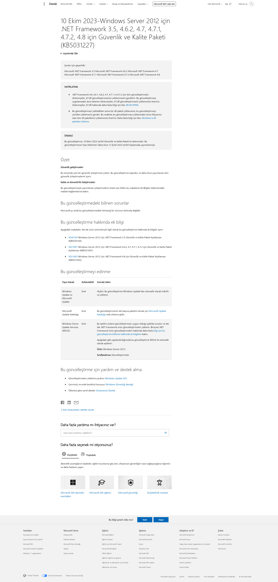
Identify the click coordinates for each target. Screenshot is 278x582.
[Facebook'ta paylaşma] (63, 402)
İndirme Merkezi (69, 539)
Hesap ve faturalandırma (122, 4)
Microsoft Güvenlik (145, 539)
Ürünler (89, 4)
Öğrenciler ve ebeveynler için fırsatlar (115, 562)
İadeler (66, 549)
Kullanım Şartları (194, 576)
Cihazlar (102, 4)
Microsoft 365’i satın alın (164, 4)
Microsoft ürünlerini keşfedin (33, 549)
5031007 (73, 246)
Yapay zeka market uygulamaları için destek (194, 544)
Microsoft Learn (184, 539)
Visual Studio (184, 567)
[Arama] (165, 432)
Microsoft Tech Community (188, 549)
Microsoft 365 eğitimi (100, 492)
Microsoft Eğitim (108, 535)
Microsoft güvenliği (128, 492)
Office (79, 4)
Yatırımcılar (222, 549)
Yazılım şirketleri (185, 562)
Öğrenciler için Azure (109, 567)
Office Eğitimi (106, 553)
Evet (145, 519)
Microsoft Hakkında (225, 539)
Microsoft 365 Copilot (146, 562)
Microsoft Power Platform (188, 558)
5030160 (73, 237)
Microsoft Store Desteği (72, 544)
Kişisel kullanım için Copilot (32, 539)
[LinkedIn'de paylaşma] (68, 402)
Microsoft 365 (66, 4)
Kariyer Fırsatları (223, 535)
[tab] (70, 454)
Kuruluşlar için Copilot (31, 535)
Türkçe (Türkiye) (33, 575)
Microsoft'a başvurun (168, 576)
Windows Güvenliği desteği (119, 384)
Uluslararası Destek (105, 390)
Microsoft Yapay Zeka (146, 535)
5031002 (73, 256)
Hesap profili (68, 535)
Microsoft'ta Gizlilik (225, 544)
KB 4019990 (132, 104)
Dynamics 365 (144, 549)
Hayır (161, 519)
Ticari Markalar (209, 576)
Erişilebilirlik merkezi (157, 492)
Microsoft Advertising (146, 558)
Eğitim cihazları (107, 539)
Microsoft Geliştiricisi (186, 535)
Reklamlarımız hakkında (226, 576)
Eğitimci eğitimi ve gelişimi (111, 558)
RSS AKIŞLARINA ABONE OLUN (78, 410)
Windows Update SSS (116, 378)
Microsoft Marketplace (187, 553)
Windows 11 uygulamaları (32, 553)
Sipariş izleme (68, 553)
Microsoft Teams (145, 567)
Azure (141, 544)
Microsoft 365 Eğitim (109, 549)
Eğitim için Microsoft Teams (112, 544)
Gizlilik (181, 576)
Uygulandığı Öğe (70, 53)
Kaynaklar (142, 4)
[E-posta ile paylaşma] (74, 402)
